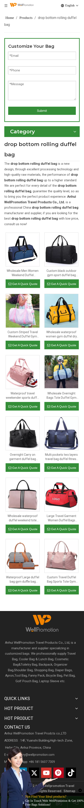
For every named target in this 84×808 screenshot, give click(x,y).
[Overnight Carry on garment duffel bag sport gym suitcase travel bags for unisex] (22, 433)
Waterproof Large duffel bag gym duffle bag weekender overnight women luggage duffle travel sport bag (22, 580)
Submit (42, 110)
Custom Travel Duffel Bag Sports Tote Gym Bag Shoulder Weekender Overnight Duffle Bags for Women (61, 580)
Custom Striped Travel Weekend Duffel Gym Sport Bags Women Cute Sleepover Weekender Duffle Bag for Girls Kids (22, 334)
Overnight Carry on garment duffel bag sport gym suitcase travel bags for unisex (22, 457)
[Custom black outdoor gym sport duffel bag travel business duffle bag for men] (61, 249)
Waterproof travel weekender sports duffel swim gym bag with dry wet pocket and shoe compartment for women (22, 396)
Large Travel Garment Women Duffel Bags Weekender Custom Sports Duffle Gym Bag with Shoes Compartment (61, 518)
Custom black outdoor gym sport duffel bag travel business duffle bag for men (61, 273)
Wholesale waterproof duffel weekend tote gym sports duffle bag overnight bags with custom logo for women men (22, 518)
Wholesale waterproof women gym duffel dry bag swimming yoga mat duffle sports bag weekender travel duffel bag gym (61, 334)
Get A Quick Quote (24, 284)
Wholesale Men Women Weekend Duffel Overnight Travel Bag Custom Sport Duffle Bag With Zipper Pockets (22, 273)
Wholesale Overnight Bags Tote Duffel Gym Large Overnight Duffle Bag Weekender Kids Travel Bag (61, 396)
